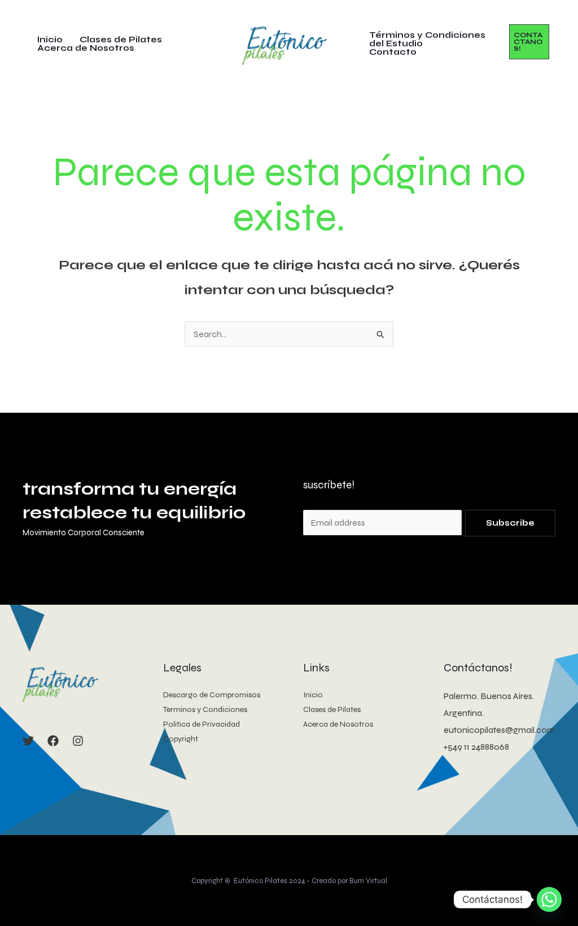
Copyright (180, 739)
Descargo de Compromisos (211, 695)
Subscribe (510, 523)
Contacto (393, 52)
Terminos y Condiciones (205, 709)
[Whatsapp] (549, 899)
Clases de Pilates (121, 40)
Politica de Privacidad (201, 724)
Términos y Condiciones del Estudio (427, 39)
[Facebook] (53, 740)
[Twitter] (28, 740)
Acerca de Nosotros (85, 48)
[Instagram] (78, 740)
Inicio (50, 40)
